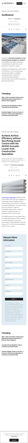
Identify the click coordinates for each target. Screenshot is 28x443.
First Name (8, 246)
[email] (19, 29)
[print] (25, 29)
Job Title (7, 274)
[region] (14, 437)
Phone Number (9, 262)
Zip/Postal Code (9, 279)
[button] (3, 3)
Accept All (14, 440)
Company (7, 268)
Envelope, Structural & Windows (10, 11)
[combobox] (14, 288)
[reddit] (16, 29)
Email (7, 257)
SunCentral (17, 18)
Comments (7, 291)
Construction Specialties (17, 165)
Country (7, 285)
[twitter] (14, 29)
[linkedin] (11, 29)
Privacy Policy (14, 436)
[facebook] (9, 29)
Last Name (8, 251)
